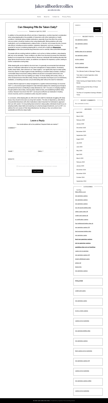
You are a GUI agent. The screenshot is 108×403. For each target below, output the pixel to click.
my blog (78, 190)
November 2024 (81, 173)
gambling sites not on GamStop (85, 247)
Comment (12, 128)
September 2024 (81, 181)
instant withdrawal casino (82, 259)
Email (40, 151)
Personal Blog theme (69, 400)
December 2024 (81, 169)
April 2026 (79, 112)
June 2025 (79, 147)
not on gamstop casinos (83, 243)
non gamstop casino (81, 235)
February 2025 (80, 162)
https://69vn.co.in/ (80, 192)
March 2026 (79, 116)
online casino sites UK (81, 211)
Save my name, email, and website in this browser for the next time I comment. (37, 166)
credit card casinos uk (81, 215)
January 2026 (80, 124)
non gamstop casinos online (83, 381)
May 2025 (79, 150)
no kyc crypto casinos (81, 311)
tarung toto (78, 267)
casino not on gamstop (81, 251)
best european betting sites (83, 231)
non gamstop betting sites (82, 331)
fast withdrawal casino (81, 67)
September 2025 (81, 135)
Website (11, 159)
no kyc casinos (79, 59)
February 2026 (80, 120)
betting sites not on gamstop (83, 51)
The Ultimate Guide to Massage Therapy (88, 71)
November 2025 (81, 131)
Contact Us (55, 17)
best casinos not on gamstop (83, 351)
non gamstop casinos (81, 39)
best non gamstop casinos (83, 239)
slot (76, 47)
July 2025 (79, 143)
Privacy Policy (66, 17)
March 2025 (79, 158)
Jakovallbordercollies (54, 6)
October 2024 (80, 177)
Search (77, 25)
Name (10, 151)
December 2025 (81, 127)
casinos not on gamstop (82, 321)
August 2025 (80, 139)
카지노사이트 (79, 281)
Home (39, 17)
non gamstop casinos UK (82, 227)
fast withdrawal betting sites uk (84, 223)
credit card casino (80, 291)
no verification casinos (81, 219)
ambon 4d (78, 263)
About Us (46, 17)
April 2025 (79, 154)
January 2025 (80, 166)
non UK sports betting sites (83, 207)
